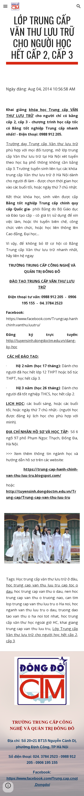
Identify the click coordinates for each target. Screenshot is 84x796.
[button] (5, 6)
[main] (42, 39)
